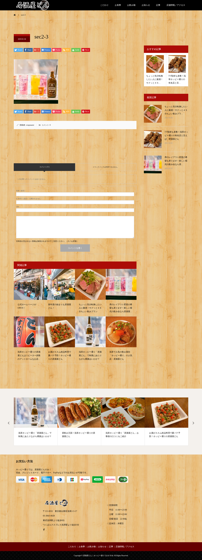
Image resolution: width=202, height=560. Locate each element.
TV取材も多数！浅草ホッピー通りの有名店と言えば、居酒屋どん (176, 135)
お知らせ (146, 5)
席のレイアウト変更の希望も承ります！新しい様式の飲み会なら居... (176, 160)
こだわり (104, 5)
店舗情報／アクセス (176, 5)
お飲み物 (131, 5)
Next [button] (193, 422)
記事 (158, 5)
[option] (36, 421)
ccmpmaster (30, 125)
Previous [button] (8, 422)
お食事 (118, 5)
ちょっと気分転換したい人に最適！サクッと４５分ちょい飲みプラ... (176, 110)
